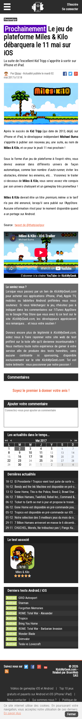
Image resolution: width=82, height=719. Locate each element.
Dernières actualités (22, 474)
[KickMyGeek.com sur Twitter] (26, 666)
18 (41, 456)
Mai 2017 (41, 440)
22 (8, 460)
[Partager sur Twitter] (70, 73)
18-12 (44, 481)
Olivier (18, 73)
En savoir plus (12, 713)
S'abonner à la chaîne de (48, 275)
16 (19, 456)
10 (30, 452)
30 (19, 464)
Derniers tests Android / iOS (27, 590)
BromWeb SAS (72, 674)
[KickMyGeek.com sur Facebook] (32, 666)
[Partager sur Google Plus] (76, 73)
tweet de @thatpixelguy (29, 225)
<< (6, 440)
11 (41, 452)
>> (75, 440)
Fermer (71, 714)
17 (30, 456)
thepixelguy (10, 19)
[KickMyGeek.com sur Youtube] (45, 666)
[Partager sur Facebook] (65, 73)
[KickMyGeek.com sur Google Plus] (39, 666)
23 (19, 460)
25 (41, 460)
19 (51, 456)
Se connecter (70, 9)
